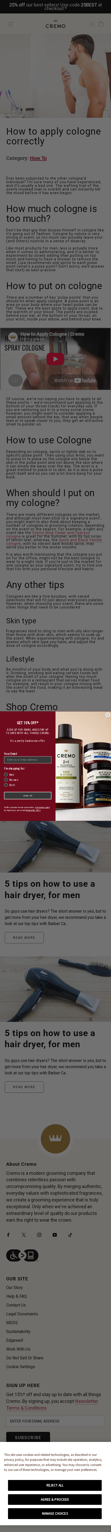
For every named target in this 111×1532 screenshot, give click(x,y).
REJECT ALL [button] (55, 1485)
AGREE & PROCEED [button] (55, 1499)
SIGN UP (27, 795)
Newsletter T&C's (33, 810)
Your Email (10, 753)
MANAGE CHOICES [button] (55, 1513)
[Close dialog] (107, 714)
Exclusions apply (42, 807)
